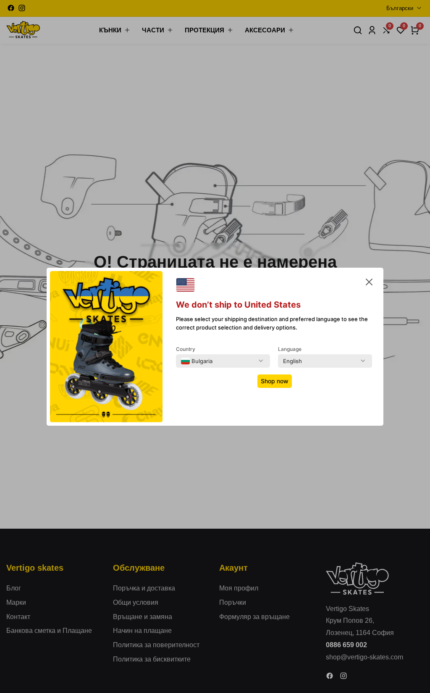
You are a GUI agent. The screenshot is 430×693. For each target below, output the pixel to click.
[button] (369, 284)
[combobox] (196, 361)
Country (185, 349)
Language (290, 349)
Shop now (274, 381)
